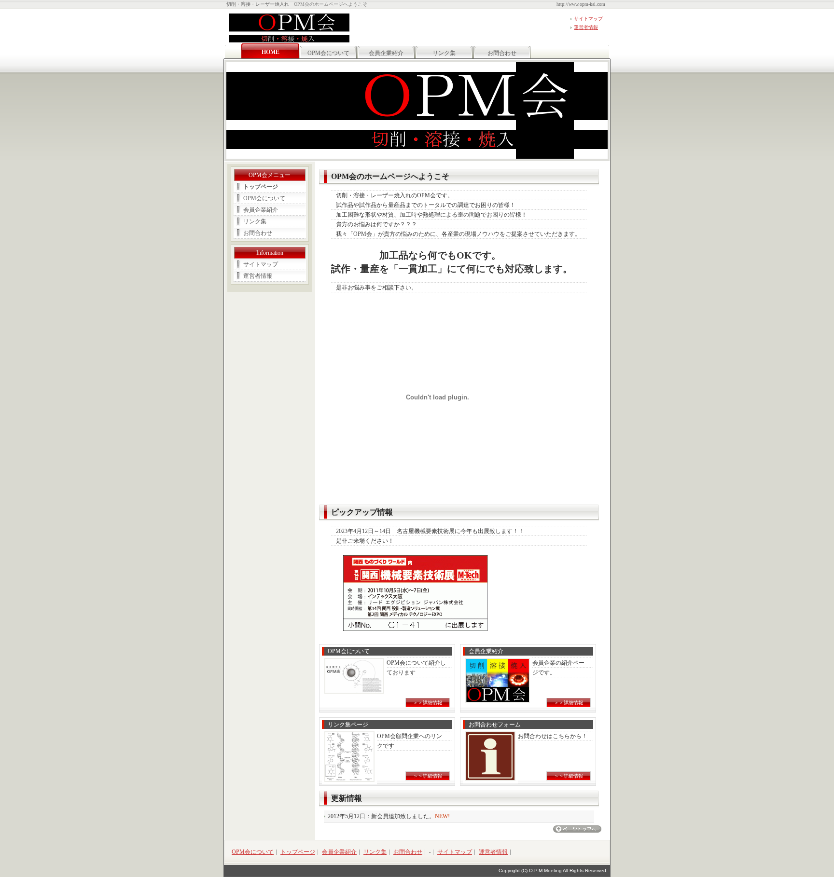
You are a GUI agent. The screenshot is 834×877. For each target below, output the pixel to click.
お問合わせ (501, 53)
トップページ (260, 186)
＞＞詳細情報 (427, 702)
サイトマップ (588, 18)
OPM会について (328, 53)
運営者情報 (586, 27)
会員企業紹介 (386, 53)
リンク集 (444, 53)
